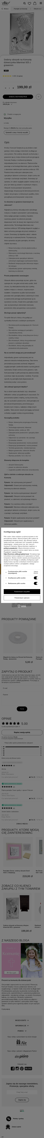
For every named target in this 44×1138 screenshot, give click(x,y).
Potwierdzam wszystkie (22, 591)
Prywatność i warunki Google (13, 552)
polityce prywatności (10, 548)
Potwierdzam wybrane (22, 598)
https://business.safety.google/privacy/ (16, 554)
